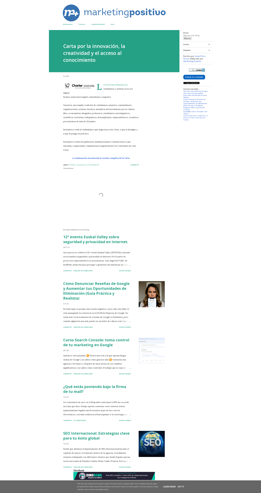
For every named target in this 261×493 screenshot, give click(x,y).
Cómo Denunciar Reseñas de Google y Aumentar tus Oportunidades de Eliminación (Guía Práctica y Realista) (96, 291)
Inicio (112, 24)
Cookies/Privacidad (98, 24)
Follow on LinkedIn (194, 77)
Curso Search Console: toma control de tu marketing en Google (96, 342)
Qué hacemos (67, 24)
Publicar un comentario (83, 271)
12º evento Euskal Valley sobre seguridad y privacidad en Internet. (95, 239)
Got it (181, 486)
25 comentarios (80, 420)
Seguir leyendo (125, 271)
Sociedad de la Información (88, 165)
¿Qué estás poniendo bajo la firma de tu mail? (94, 389)
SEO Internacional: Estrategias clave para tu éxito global (96, 436)
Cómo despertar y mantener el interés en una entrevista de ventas (195, 118)
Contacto (82, 24)
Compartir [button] (134, 165)
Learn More (169, 486)
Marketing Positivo (192, 61)
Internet (72, 165)
